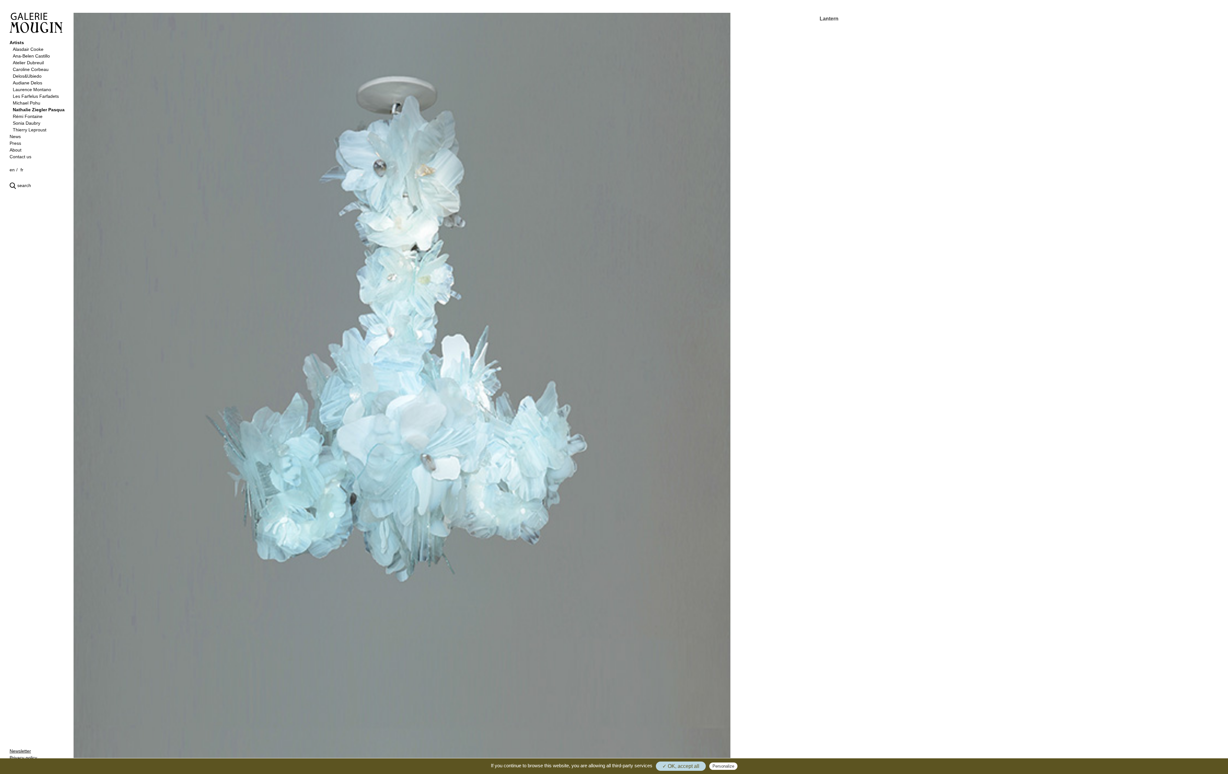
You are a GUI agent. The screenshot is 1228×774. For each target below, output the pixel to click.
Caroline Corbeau (31, 69)
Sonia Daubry (26, 123)
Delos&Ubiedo (27, 76)
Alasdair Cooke (28, 49)
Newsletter (20, 751)
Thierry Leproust (29, 129)
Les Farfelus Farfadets (36, 96)
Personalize (723, 766)
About (15, 149)
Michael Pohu (26, 103)
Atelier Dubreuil (28, 62)
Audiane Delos (27, 82)
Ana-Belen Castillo (31, 56)
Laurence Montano (32, 89)
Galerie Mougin (36, 23)
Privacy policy (23, 757)
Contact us (20, 156)
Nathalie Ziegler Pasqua (39, 109)
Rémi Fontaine (28, 116)
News (15, 136)
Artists (17, 42)
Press (15, 143)
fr (21, 169)
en (12, 169)
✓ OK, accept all (680, 766)
